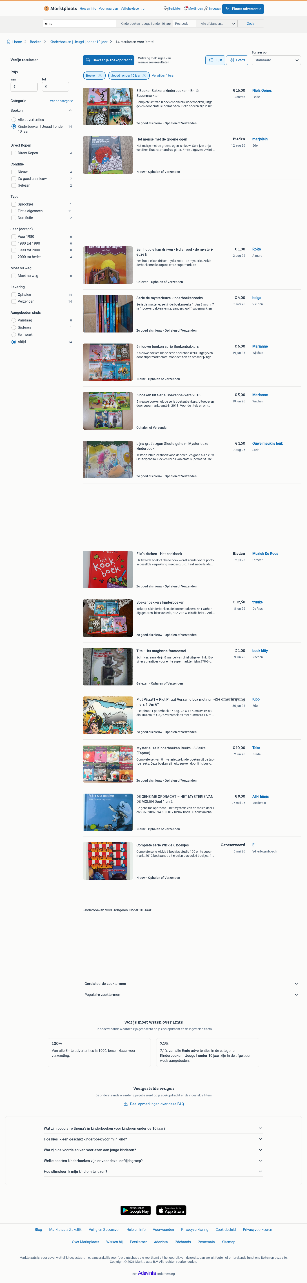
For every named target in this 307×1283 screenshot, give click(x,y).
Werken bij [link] (114, 1242)
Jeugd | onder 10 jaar (125, 75)
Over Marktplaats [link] (85, 1242)
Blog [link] (38, 1229)
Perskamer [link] (138, 1242)
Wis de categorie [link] (61, 101)
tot (44, 79)
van (13, 79)
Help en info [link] (88, 8)
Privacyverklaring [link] (194, 1229)
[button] (192, 8)
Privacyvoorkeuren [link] (257, 1229)
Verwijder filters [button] (163, 75)
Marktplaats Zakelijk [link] (65, 1229)
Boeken (91, 75)
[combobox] (79, 23)
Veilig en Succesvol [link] (104, 1229)
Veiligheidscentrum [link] (134, 8)
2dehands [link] (183, 1242)
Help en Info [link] (136, 1229)
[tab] (215, 60)
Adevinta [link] (161, 1242)
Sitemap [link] (228, 1242)
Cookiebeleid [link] (226, 1229)
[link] (59, 8)
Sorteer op (259, 52)
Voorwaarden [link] (108, 8)
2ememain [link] (206, 1242)
